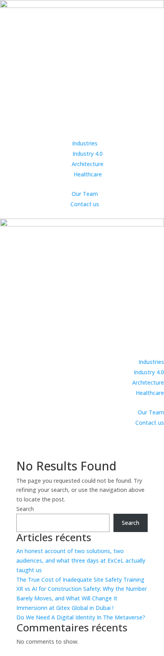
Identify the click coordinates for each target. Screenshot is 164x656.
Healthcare (88, 174)
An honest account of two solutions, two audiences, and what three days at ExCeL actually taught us (80, 560)
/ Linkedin (69, 651)
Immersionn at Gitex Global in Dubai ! (64, 607)
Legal (8, 651)
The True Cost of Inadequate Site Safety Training (80, 579)
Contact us (84, 204)
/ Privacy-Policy (35, 651)
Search (25, 509)
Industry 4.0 (87, 153)
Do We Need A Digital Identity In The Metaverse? (80, 617)
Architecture (87, 164)
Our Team (85, 193)
